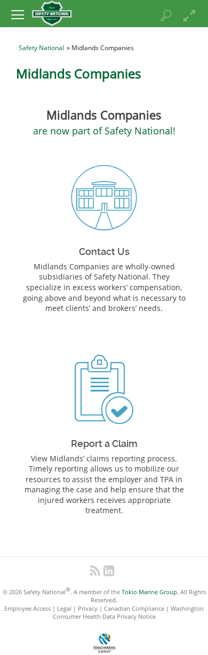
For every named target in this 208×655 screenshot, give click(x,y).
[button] (17, 14)
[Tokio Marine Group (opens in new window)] (104, 641)
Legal (64, 608)
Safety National (41, 47)
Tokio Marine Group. (150, 592)
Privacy (88, 608)
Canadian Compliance (134, 608)
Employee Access (27, 608)
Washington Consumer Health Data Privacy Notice (128, 612)
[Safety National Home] (52, 12)
